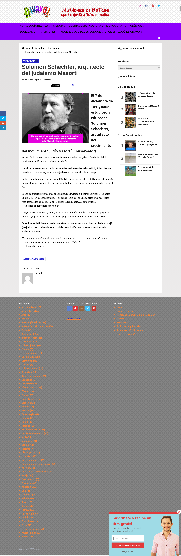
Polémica (135, 25)
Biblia (24, 330)
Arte (23, 314)
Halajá (24, 421)
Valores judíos (28, 532)
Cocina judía (78, 25)
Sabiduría (26, 494)
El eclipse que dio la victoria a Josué (146, 168)
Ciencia (58, 25)
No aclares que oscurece (34, 471)
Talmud (25, 509)
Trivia (24, 525)
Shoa (24, 502)
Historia (25, 425)
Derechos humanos (31, 376)
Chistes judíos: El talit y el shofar (148, 107)
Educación (27, 383)
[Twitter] (87, 308)
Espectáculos (28, 399)
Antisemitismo (29, 307)
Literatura (27, 456)
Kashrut (25, 448)
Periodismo (27, 483)
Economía (26, 379)
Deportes (26, 372)
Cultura (95, 25)
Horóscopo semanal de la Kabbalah (136, 314)
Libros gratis (116, 25)
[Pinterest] (75, 308)
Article (25, 318)
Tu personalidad (30, 529)
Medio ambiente (30, 460)
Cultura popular (29, 368)
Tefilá (24, 517)
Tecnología (27, 513)
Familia (25, 406)
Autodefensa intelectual (35, 326)
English (110, 31)
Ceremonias (27, 341)
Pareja (24, 475)
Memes (120, 318)
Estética (26, 402)
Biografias (37, 80)
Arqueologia (28, 311)
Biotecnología (29, 337)
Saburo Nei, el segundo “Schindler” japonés (148, 155)
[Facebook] (69, 308)
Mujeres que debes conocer (82, 31)
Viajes (24, 536)
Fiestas (25, 410)
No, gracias (127, 551)
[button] (135, 521)
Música (25, 467)
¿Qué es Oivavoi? (130, 31)
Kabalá (25, 444)
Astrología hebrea (34, 25)
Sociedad (26, 31)
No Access (122, 322)
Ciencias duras (29, 353)
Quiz (23, 490)
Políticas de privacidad (129, 326)
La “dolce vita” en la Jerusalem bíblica (146, 94)
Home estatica (125, 311)
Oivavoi (37, 549)
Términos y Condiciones (130, 330)
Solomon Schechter (33, 258)
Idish (24, 437)
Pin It (74, 85)
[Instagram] (81, 308)
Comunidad (29, 60)
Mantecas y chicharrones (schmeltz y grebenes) (148, 121)
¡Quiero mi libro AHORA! (128, 545)
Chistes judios (29, 345)
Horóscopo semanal (32, 433)
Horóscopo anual (30, 429)
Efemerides (46, 80)
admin (39, 273)
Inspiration (27, 441)
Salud (24, 498)
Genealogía (27, 414)
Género (25, 418)
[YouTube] (94, 308)
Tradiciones (47, 31)
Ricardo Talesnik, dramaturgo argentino (148, 143)
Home (120, 307)
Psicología (27, 486)
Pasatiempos (28, 479)
